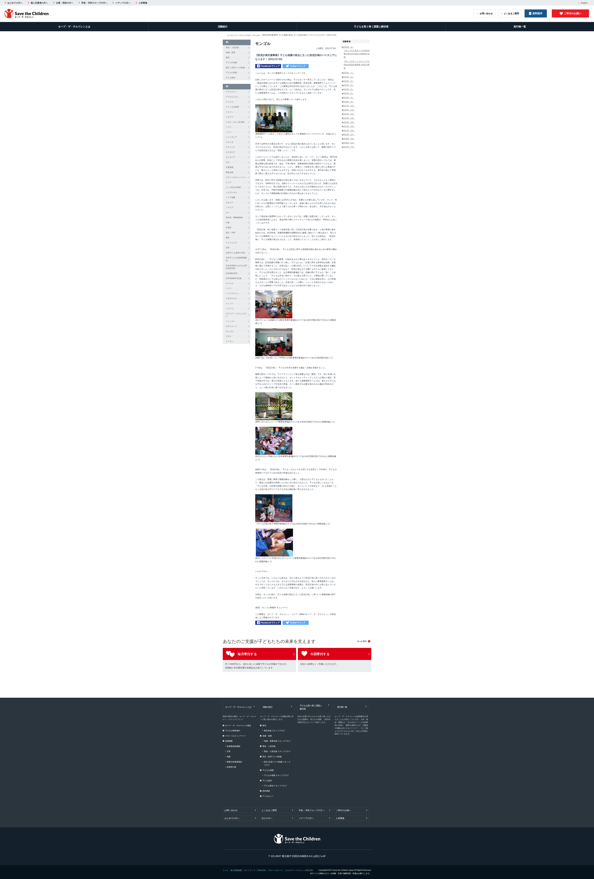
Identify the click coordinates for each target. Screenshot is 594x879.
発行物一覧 (520, 26)
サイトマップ (249, 870)
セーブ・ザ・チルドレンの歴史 (238, 725)
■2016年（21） (348, 110)
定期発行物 (231, 767)
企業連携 (229, 167)
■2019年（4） (348, 98)
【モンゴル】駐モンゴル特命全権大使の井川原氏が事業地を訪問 (357, 54)
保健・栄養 (230, 52)
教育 (228, 57)
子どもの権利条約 (232, 731)
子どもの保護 (231, 62)
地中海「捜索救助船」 (235, 217)
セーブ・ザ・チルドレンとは (74, 26)
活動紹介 (223, 26)
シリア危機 (230, 197)
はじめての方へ (15, 3)
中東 (228, 223)
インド (228, 132)
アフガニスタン (232, 97)
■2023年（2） (348, 81)
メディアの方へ (123, 3)
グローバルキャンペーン (236, 177)
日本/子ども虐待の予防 (235, 253)
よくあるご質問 (511, 13)
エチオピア (230, 152)
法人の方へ (267, 818)
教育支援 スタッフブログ (274, 731)
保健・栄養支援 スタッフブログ (277, 741)
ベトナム (229, 308)
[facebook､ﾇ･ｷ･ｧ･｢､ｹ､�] (268, 66)
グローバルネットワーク (235, 736)
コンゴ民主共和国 (233, 187)
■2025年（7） (348, 73)
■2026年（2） (348, 47)
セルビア (229, 202)
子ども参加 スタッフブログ (275, 786)
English (584, 3)
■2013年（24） (348, 122)
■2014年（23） (348, 118)
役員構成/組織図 (233, 746)
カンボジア (230, 157)
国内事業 (266, 791)
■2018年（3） (348, 102)
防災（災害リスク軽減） (236, 68)
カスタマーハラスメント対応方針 (299, 870)
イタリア (229, 117)
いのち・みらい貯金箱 (235, 122)
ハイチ (228, 288)
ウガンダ (229, 142)
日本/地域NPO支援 (233, 278)
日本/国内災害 (231, 273)
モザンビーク (231, 326)
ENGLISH (262, 870)
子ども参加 (230, 78)
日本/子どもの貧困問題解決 (236, 259)
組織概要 (229, 741)
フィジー (229, 303)
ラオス (228, 336)
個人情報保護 (236, 870)
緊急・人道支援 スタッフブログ (277, 751)
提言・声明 (230, 233)
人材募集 (143, 3)
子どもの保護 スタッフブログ (276, 775)
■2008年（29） (348, 143)
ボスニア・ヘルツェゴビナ (236, 314)
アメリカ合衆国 (232, 107)
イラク (228, 127)
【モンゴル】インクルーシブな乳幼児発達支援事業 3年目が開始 (357, 64)
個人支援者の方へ (39, 3)
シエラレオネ (231, 192)
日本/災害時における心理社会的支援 (236, 267)
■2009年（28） (348, 139)
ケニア (228, 182)
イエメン (229, 112)
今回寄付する (320, 654)
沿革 (228, 751)
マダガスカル (231, 298)
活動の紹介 (268, 707)
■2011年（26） (348, 130)
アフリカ (229, 102)
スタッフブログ (245, 35)
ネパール (229, 283)
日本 (228, 248)
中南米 (228, 227)
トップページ (232, 35)
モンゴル (256, 35)
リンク (225, 870)
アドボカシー (231, 92)
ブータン (229, 341)
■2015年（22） (348, 114)
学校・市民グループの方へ (94, 3)
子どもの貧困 (231, 72)
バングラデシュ (232, 293)
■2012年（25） (348, 126)
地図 (228, 757)
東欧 (228, 238)
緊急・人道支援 (232, 47)
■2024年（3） (348, 77)
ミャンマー (230, 321)
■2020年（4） (348, 93)
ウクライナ (230, 147)
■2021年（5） (348, 89)
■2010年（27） (348, 135)
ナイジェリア (231, 243)
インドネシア (231, 137)
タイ (228, 212)
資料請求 (537, 13)
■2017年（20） (348, 106)
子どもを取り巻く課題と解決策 (371, 26)
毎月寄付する (247, 654)
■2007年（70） (348, 147)
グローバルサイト (275, 870)
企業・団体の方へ (64, 3)
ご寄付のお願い (572, 13)
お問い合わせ (486, 13)
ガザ (228, 162)
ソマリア (229, 207)
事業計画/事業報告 (234, 762)
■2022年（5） (348, 85)
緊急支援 (229, 172)
